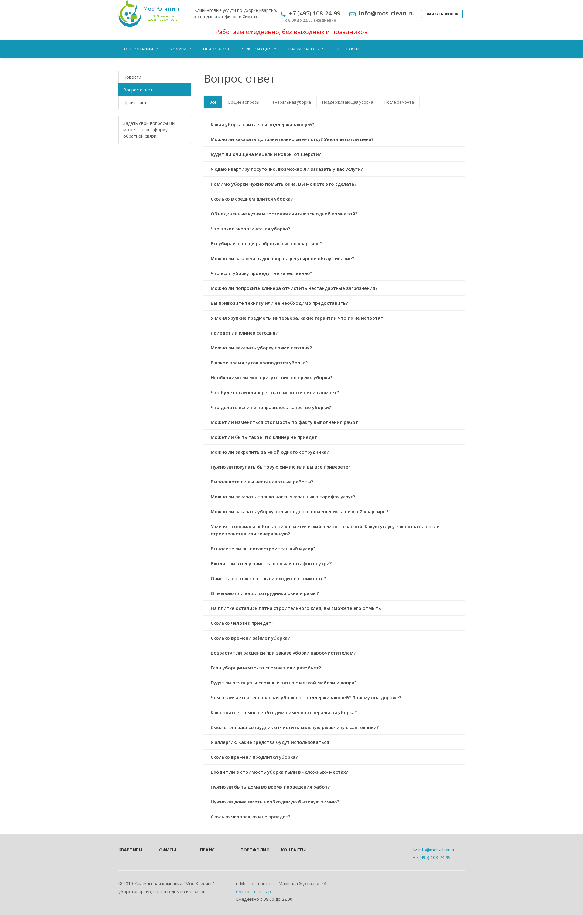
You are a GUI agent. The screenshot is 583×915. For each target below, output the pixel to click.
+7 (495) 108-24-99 (432, 857)
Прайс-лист (135, 102)
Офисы (167, 850)
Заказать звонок (442, 14)
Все (212, 102)
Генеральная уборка (291, 102)
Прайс (207, 850)
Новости (132, 77)
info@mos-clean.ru (436, 850)
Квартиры (130, 850)
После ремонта (399, 102)
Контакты (293, 850)
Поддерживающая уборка (347, 102)
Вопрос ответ (137, 90)
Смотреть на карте (256, 891)
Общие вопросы (243, 102)
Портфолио (252, 850)
